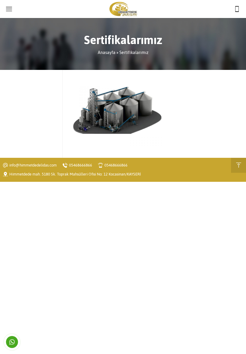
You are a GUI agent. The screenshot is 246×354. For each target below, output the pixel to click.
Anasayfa (107, 52)
